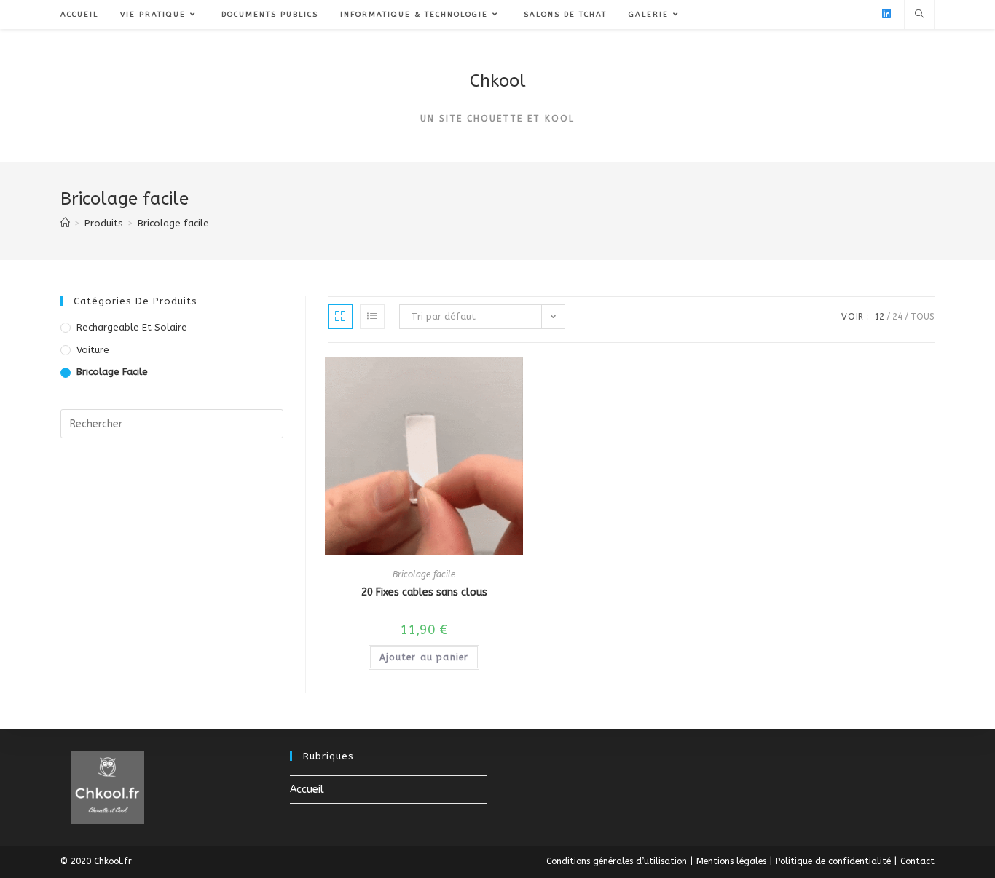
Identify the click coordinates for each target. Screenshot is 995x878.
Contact (917, 861)
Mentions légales (731, 861)
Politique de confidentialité (833, 861)
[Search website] (919, 15)
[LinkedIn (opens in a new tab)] (886, 14)
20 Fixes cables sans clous (424, 592)
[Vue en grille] (340, 316)
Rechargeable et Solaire (131, 327)
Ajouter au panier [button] (423, 657)
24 (897, 317)
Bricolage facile (424, 574)
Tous (923, 317)
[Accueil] (65, 223)
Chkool (498, 81)
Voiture (92, 349)
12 (879, 317)
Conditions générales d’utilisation (616, 861)
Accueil (307, 789)
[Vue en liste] (372, 316)
